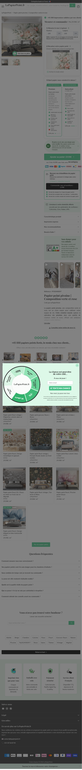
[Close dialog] (77, 365)
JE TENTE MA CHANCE (60, 388)
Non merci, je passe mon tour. (60, 393)
